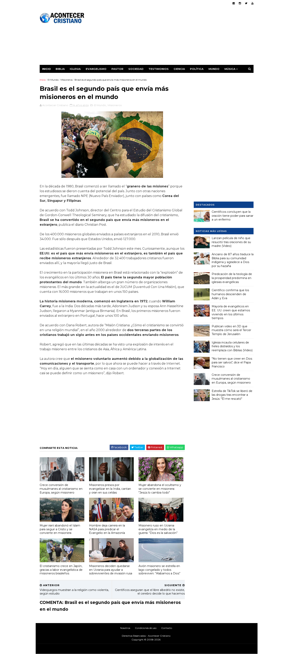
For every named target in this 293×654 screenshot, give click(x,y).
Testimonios (158, 68)
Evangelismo (96, 68)
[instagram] (240, 3)
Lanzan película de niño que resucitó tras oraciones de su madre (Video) (231, 242)
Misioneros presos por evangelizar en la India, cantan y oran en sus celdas (110, 488)
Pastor (117, 68)
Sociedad (136, 68)
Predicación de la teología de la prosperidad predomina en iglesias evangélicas (232, 278)
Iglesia (75, 68)
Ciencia (179, 68)
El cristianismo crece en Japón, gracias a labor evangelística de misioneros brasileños (61, 569)
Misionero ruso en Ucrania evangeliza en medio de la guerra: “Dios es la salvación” (158, 529)
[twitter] (246, 3)
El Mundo (53, 79)
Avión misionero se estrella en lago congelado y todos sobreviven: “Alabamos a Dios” (159, 569)
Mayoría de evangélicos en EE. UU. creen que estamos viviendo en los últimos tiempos (231, 312)
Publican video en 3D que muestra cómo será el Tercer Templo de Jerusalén (231, 330)
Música (229, 68)
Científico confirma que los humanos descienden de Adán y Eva (230, 294)
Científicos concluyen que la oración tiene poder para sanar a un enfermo (232, 215)
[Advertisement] (181, 37)
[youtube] (252, 3)
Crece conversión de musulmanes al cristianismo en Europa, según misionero (61, 488)
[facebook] (234, 3)
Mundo (213, 68)
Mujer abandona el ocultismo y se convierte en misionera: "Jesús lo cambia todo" (160, 488)
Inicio (46, 68)
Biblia (60, 68)
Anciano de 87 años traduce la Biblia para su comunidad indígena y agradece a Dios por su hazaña (233, 260)
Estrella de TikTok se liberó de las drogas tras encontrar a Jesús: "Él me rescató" (232, 395)
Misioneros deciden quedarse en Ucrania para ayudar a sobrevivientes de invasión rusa (110, 569)
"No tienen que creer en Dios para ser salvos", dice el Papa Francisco (232, 362)
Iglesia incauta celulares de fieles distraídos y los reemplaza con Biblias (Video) (232, 346)
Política (197, 68)
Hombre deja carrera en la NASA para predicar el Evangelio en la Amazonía (107, 529)
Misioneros (67, 79)
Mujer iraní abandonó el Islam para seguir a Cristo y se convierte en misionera (60, 529)
